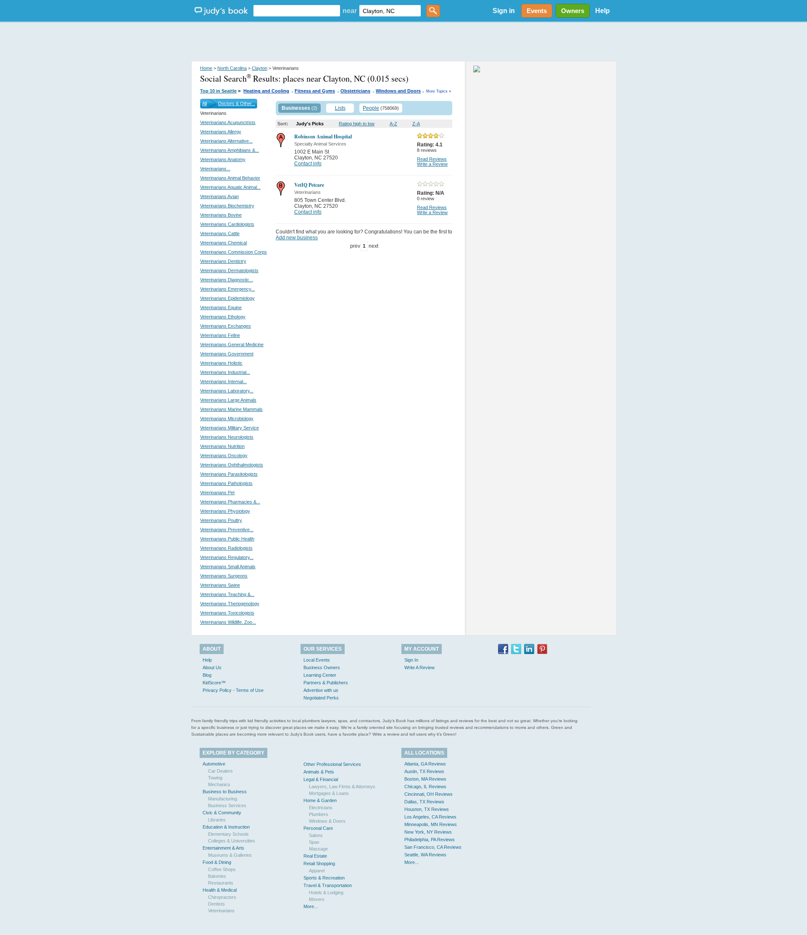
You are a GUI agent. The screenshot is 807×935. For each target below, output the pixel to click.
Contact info (308, 164)
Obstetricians (355, 90)
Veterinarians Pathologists (226, 483)
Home (206, 68)
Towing (215, 777)
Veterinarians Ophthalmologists (231, 464)
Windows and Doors (398, 90)
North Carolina (232, 68)
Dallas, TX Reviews (424, 801)
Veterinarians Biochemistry (227, 205)
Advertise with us (320, 690)
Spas (314, 842)
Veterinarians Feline (220, 335)
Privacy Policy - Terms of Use (233, 690)
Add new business (297, 238)
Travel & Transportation (327, 885)
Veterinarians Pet (217, 492)
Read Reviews (432, 159)
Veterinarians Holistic (221, 363)
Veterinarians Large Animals (228, 400)
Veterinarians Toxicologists (227, 612)
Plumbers (318, 814)
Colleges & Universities (231, 840)
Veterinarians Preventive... (226, 529)
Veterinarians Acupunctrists (228, 122)
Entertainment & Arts (223, 847)
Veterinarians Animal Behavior (230, 177)
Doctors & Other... (236, 103)
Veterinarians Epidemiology (227, 298)
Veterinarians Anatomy (222, 159)
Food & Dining (217, 862)
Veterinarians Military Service (229, 427)
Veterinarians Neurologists (226, 437)
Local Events (316, 659)
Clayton (259, 68)
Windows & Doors (327, 821)
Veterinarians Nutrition (222, 446)
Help (602, 10)
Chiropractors (222, 897)
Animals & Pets (318, 771)
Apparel (316, 870)
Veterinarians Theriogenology (229, 603)
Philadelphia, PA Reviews (429, 839)
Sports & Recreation (324, 877)
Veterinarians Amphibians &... (229, 150)
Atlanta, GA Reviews (425, 763)
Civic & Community (222, 812)
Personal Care (318, 828)
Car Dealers (220, 770)
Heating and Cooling (266, 90)
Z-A (416, 123)
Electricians (320, 807)
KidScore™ (214, 682)
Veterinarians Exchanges (225, 325)
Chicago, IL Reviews (425, 786)
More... (310, 906)
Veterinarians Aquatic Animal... (230, 187)
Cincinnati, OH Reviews (428, 794)
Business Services (227, 805)
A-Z (393, 123)
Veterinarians (221, 910)
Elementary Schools (228, 834)
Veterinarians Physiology (225, 511)
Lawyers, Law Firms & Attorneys (342, 786)
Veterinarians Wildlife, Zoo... (228, 622)
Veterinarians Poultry (221, 520)
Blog (207, 675)
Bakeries (217, 876)
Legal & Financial (320, 779)
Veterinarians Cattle (220, 233)
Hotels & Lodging (326, 892)
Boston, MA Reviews (425, 778)
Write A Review (419, 667)
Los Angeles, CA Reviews (430, 816)
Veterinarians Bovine (221, 214)
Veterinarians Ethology (222, 316)
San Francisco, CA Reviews (433, 847)
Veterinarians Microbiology (226, 418)
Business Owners (321, 667)
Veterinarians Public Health (227, 538)
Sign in (504, 10)
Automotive (214, 763)
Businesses (296, 108)
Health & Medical (220, 890)
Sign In (411, 659)
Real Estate (315, 855)
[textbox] (296, 10)
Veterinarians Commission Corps (233, 251)
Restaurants (220, 882)
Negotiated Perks (321, 697)
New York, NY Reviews (428, 831)
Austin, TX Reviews (424, 771)
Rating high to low (356, 123)
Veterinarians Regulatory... (226, 557)
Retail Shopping (319, 863)
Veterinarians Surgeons (224, 575)
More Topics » (438, 91)
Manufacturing (222, 798)
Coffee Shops (222, 869)
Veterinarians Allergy (220, 131)
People (371, 108)
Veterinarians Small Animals (228, 566)
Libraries (217, 819)
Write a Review (432, 164)
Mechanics (219, 784)
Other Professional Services (332, 764)
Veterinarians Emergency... (227, 288)
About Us (212, 667)
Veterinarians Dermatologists (229, 270)
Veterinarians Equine (221, 307)
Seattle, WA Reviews (425, 854)
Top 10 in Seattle (218, 90)
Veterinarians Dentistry (223, 261)
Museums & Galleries (230, 855)
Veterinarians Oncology (224, 455)
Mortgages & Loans (329, 793)
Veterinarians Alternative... (226, 140)
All (204, 103)
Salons (316, 835)
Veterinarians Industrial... (225, 372)
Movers (316, 899)
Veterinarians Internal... (223, 381)
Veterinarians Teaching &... (227, 594)
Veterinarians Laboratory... (226, 390)
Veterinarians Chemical (223, 242)
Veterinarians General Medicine (232, 344)
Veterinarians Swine (220, 585)
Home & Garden (320, 800)
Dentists (216, 903)
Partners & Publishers (325, 682)
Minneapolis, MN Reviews (430, 824)
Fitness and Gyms (315, 90)
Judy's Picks (310, 123)
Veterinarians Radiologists (226, 548)
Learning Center (319, 675)
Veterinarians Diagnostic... (226, 279)
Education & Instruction (226, 826)
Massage (318, 848)
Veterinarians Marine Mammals (231, 409)
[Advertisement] (403, 42)
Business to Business (225, 791)
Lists (340, 108)
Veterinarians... (215, 168)
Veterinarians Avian (219, 196)
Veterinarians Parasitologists (229, 474)
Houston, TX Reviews (426, 809)
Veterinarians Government (226, 353)
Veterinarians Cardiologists (227, 224)
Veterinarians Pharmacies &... (230, 501)
